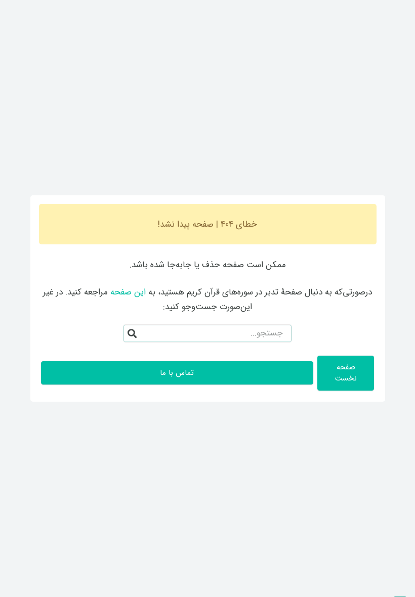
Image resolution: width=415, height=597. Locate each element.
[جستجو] (132, 333)
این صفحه (128, 292)
